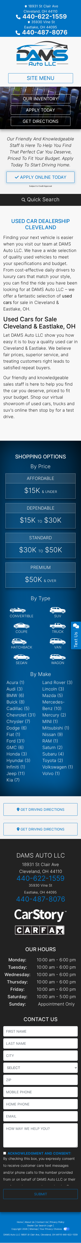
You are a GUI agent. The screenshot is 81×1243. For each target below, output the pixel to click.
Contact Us (42, 1222)
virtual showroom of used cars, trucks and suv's (39, 404)
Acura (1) (15, 682)
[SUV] (58, 613)
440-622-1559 (44, 16)
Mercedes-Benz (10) (53, 705)
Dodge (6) (16, 728)
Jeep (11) (15, 773)
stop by (46, 410)
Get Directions (41, 121)
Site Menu (40, 78)
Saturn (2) (52, 747)
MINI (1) (50, 721)
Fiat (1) (13, 734)
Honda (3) (16, 754)
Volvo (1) (51, 773)
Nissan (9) (52, 734)
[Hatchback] (21, 644)
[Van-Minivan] (58, 644)
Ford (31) (15, 741)
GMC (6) (15, 747)
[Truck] (58, 628)
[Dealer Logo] (40, 53)
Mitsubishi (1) (55, 728)
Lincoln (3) (53, 689)
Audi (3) (14, 689)
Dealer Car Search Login (39, 1225)
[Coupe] (22, 628)
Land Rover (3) (57, 682)
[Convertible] (21, 613)
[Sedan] (22, 659)
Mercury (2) (54, 715)
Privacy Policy (57, 1222)
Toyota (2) (52, 760)
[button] (40, 199)
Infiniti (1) (15, 767)
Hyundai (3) (18, 760)
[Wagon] (58, 659)
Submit (40, 1194)
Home (20, 1222)
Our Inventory (40, 98)
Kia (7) (13, 780)
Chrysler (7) (18, 721)
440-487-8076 (44, 32)
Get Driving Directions (41, 809)
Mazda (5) (52, 695)
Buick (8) (15, 702)
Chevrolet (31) (21, 715)
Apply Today (40, 110)
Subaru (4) (53, 754)
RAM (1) (50, 741)
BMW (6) (15, 695)
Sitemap (33, 1229)
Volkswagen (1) (57, 767)
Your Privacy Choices (51, 1229)
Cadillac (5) (18, 708)
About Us (29, 1222)
